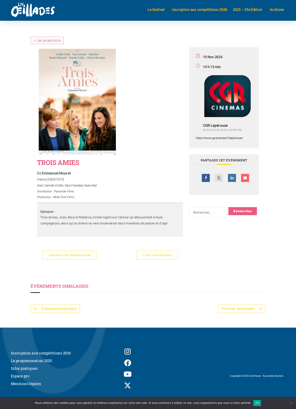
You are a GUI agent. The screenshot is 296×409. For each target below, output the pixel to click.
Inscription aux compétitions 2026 (199, 9)
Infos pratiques (24, 368)
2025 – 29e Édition (247, 9)
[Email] (245, 178)
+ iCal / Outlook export (157, 255)
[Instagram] (127, 351)
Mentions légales (26, 383)
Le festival (156, 9)
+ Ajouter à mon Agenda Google (69, 255)
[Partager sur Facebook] (206, 178)
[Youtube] (127, 374)
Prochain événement (238, 309)
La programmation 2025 (31, 360)
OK (257, 402)
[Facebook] (127, 362)
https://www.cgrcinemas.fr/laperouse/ (219, 138)
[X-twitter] (127, 385)
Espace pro (20, 376)
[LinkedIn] (232, 178)
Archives (277, 9)
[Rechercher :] (207, 213)
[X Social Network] (219, 178)
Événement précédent (59, 309)
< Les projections (47, 40)
